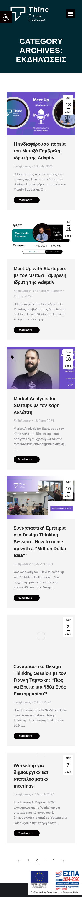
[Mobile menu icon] (70, 13)
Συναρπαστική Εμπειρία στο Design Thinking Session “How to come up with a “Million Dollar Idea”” (40, 542)
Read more (25, 200)
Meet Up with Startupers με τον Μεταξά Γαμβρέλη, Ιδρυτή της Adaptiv (41, 275)
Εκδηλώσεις (22, 166)
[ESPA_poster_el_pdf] (55, 894)
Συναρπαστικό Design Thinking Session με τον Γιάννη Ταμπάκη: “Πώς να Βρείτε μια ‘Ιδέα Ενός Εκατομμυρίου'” (40, 680)
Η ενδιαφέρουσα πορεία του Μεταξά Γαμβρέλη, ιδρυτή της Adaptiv (40, 151)
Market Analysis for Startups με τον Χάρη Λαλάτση (36, 405)
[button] (6, 17)
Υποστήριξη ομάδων (47, 290)
